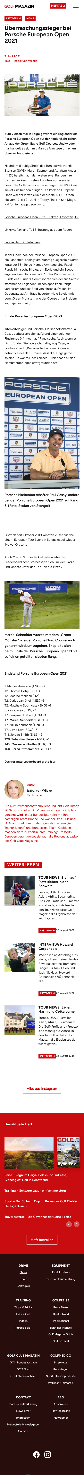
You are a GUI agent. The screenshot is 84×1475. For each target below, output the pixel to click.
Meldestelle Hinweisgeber (23, 1424)
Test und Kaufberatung (60, 1279)
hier (52, 761)
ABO (60, 1397)
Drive (23, 1265)
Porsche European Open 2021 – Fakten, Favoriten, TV (41, 217)
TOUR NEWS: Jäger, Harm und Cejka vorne (56, 1009)
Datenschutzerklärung (23, 1404)
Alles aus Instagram (42, 1088)
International (61, 1321)
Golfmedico (60, 1355)
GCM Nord (23, 1369)
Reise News (60, 1307)
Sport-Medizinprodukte (61, 1376)
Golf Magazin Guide (60, 1334)
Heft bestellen (42, 1240)
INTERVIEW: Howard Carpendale (55, 946)
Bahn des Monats (61, 1327)
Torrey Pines (48, 200)
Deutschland (61, 1314)
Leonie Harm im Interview (22, 242)
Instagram (13, 18)
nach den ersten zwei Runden (45, 175)
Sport (23, 1279)
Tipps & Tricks (23, 1307)
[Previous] (69, 1224)
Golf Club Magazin (23, 1355)
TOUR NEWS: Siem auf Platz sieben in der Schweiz (57, 881)
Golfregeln (23, 1286)
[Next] (77, 1224)
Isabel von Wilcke (25, 61)
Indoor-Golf (23, 1314)
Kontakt (23, 1397)
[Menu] (76, 6)
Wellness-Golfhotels (60, 1383)
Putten (23, 1321)
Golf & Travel (61, 1341)
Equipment (61, 1265)
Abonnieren (61, 1404)
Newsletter (23, 1411)
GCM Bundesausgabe (23, 1362)
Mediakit (23, 1431)
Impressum (23, 1417)
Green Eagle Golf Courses (39, 143)
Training (23, 1300)
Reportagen (60, 1369)
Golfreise (60, 1300)
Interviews (60, 1362)
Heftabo (58, 6)
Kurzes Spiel (23, 1327)
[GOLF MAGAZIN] (19, 6)
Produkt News (61, 1272)
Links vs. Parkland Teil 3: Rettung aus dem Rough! (38, 229)
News (30, 18)
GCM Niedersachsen (23, 1376)
